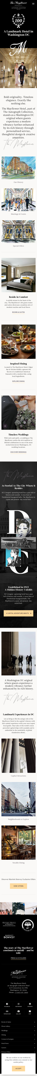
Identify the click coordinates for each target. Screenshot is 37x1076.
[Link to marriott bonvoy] (9, 936)
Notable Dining (18, 863)
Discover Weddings (18, 452)
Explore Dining (18, 381)
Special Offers (18, 246)
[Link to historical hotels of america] (9, 924)
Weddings (4, 1030)
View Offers (18, 886)
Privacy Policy (5, 1052)
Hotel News (5, 1043)
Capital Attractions (18, 776)
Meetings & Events (18, 214)
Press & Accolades (18, 958)
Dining (3, 1035)
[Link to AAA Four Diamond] (28, 925)
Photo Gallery (5, 1026)
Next (33, 908)
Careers (3, 1048)
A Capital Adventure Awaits (17, 613)
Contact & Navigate (7, 1039)
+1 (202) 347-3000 (21, 992)
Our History (18, 182)
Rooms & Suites (18, 312)
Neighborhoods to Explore (18, 819)
